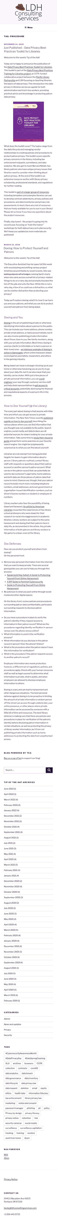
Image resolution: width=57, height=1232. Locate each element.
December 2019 (11, 946)
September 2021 (12, 832)
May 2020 (8, 919)
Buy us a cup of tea (12, 758)
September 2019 (12, 962)
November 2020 (11, 886)
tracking (9, 1133)
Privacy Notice (10, 1179)
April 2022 (9, 794)
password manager (14, 1108)
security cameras (13, 1123)
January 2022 (10, 810)
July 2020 (8, 908)
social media (31, 1123)
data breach (27, 1073)
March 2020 (9, 930)
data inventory (31, 1078)
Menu (29, 27)
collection (10, 1068)
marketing (10, 1103)
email (34, 1088)
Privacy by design (13, 1113)
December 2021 (11, 816)
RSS (6, 1155)
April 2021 (9, 859)
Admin (7, 1019)
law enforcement (13, 1098)
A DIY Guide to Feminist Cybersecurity (25, 582)
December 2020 (11, 881)
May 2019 (8, 984)
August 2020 (10, 903)
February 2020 (11, 935)
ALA (7, 1063)
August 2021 (10, 837)
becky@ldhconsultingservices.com (20, 1208)
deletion (25, 1088)
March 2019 (9, 995)
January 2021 (10, 875)
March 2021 (9, 865)
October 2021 (10, 827)
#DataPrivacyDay (13, 1058)
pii (39, 1108)
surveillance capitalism (31, 1128)
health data (20, 1093)
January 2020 (10, 941)
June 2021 (8, 848)
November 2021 (11, 821)
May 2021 (8, 854)
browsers (28, 1063)
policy (47, 1108)
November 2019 (11, 952)
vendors (31, 1133)
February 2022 (11, 805)
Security (8, 1035)
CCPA (39, 1063)
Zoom (27, 1138)
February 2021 (10, 870)
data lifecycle (11, 1083)
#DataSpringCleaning (35, 1058)
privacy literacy (32, 1113)
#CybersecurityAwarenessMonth (21, 1053)
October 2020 (10, 892)
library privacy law (33, 1098)
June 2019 (9, 979)
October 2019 (10, 957)
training (20, 1133)
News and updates (12, 1024)
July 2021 (8, 843)
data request (11, 1088)
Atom (6, 1158)
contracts (22, 1068)
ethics (8, 1093)
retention (26, 1118)
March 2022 (9, 799)
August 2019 (10, 968)
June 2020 (9, 913)
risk (36, 1118)
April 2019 (9, 990)
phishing (31, 1108)
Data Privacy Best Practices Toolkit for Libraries (30, 67)
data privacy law (28, 1083)
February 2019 (10, 1000)
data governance (13, 1078)
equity (44, 1088)
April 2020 (9, 924)
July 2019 (8, 973)
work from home (13, 1138)
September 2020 (12, 897)
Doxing (7, 323)
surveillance (11, 1128)
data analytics (11, 1073)
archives (17, 1063)
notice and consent (27, 1103)
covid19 (34, 1068)
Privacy (7, 1030)
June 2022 (9, 789)
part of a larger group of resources (33, 192)
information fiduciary (38, 1093)
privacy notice (12, 1118)
